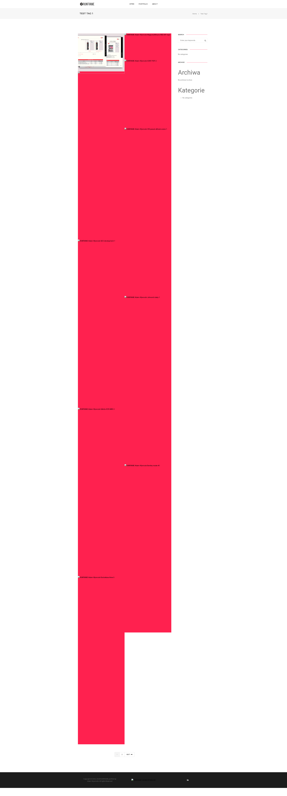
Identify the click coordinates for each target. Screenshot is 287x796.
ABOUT (155, 4)
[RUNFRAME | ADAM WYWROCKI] (87, 4)
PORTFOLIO (143, 4)
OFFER (131, 4)
